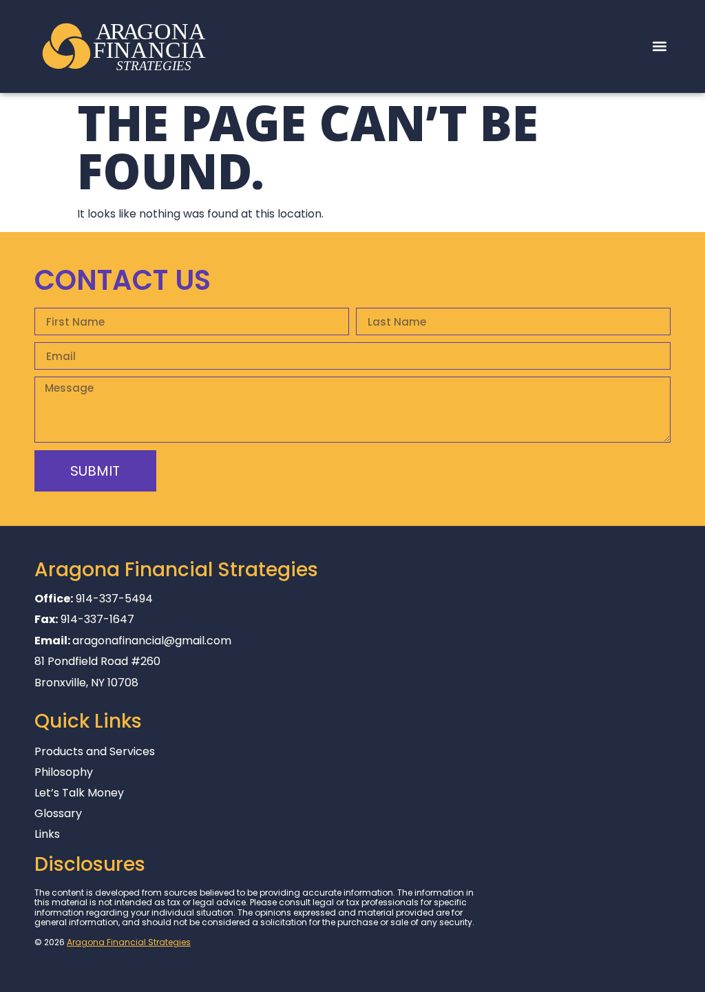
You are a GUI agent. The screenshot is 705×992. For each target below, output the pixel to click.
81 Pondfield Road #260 (97, 661)
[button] (659, 46)
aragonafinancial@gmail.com (151, 640)
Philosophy (63, 772)
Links (47, 834)
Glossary (58, 814)
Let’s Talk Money (79, 793)
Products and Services (94, 752)
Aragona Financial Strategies (129, 942)
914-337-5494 (114, 598)
